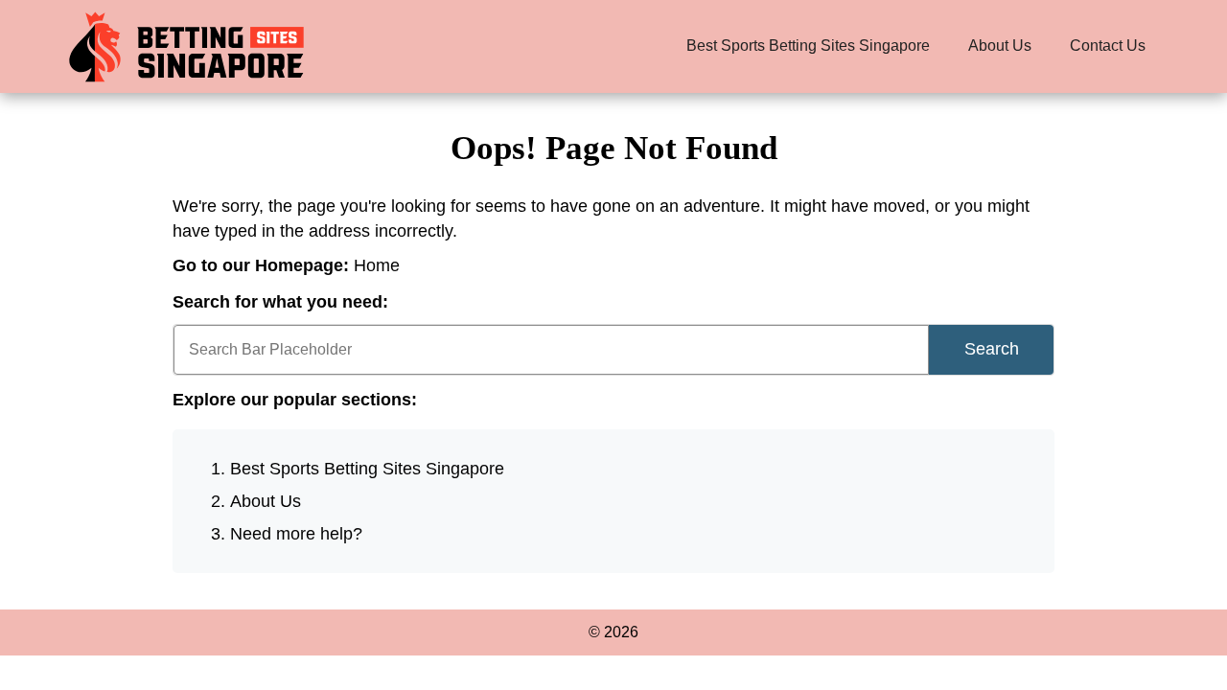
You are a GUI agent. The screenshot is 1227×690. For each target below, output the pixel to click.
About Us (999, 45)
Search (991, 348)
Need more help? (296, 533)
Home (377, 265)
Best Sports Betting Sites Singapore (808, 45)
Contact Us (1108, 45)
